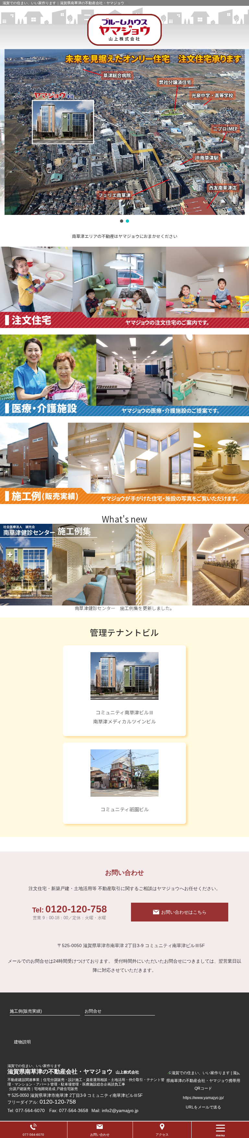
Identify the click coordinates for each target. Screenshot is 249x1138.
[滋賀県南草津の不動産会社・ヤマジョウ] (124, 29)
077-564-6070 (30, 1110)
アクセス (162, 1134)
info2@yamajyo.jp (120, 1110)
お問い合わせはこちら (184, 912)
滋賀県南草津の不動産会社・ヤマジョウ (73, 1069)
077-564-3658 (73, 1110)
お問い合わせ (100, 1134)
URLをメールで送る (203, 1107)
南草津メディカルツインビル (124, 721)
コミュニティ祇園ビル (125, 809)
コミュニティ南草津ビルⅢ (125, 712)
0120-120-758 (69, 912)
